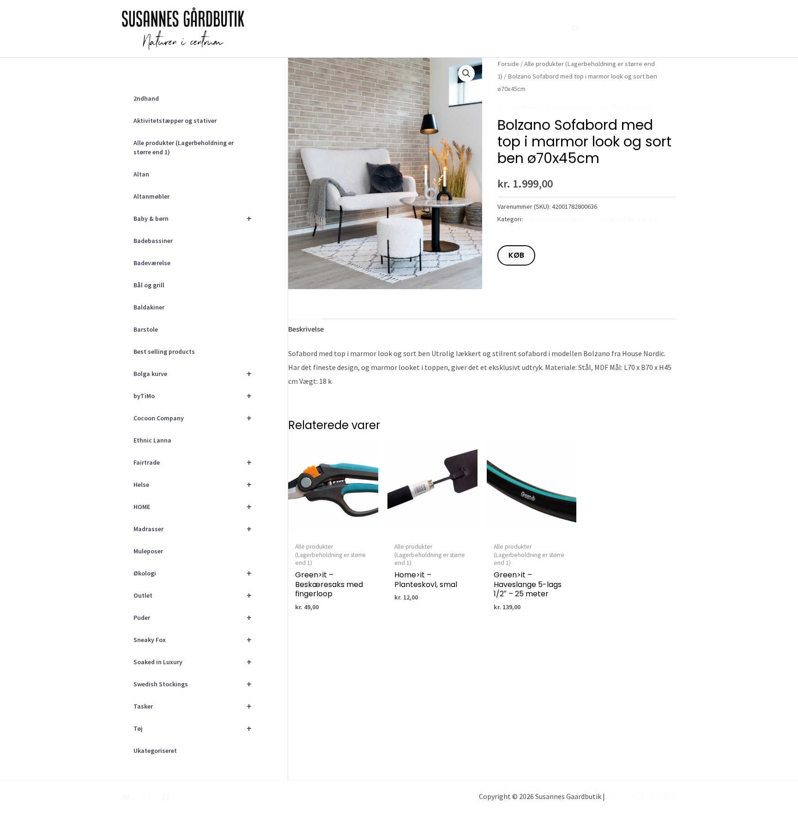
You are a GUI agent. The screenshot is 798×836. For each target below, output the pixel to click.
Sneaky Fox (192, 639)
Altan (141, 174)
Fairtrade (192, 462)
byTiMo (192, 395)
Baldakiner (148, 307)
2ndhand (146, 98)
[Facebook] (166, 797)
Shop (547, 28)
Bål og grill (148, 285)
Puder (192, 617)
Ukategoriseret (155, 750)
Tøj (192, 728)
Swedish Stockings (192, 684)
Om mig (453, 28)
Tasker (192, 706)
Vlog (487, 28)
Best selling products (164, 351)
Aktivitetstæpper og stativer (175, 120)
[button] (576, 29)
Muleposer (148, 551)
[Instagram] (146, 797)
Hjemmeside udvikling (641, 796)
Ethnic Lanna (152, 440)
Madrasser (192, 528)
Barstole (145, 329)
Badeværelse (151, 263)
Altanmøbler (151, 196)
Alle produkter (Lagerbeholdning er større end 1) (183, 147)
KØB (516, 255)
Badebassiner (153, 240)
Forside (413, 28)
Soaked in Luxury (192, 661)
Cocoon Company (192, 418)
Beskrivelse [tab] (306, 328)
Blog (517, 28)
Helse (192, 484)
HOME (192, 506)
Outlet (192, 595)
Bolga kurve (192, 373)
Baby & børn (192, 218)
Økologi (192, 573)
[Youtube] (126, 797)
